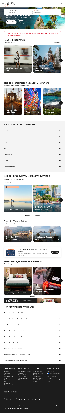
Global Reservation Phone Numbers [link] (37, 375)
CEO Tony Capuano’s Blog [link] (9, 380)
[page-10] (35, 215)
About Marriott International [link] (7, 372)
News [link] (5, 378)
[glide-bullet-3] (33, 296)
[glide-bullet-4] (34, 296)
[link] (53, 373)
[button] (18, 12)
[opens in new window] (18, 281)
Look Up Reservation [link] (37, 373)
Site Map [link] (34, 381)
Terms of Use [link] (50, 374)
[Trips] (58, 3)
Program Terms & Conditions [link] (51, 377)
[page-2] (26, 215)
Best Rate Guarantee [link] (37, 378)
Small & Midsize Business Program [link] (24, 372)
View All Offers (11, 22)
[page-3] (27, 215)
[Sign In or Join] (61, 3)
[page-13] (38, 215)
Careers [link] (6, 374)
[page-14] (39, 215)
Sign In (21, 22)
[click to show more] (61, 60)
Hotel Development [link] (23, 378)
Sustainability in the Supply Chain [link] (53, 380)
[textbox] (18, 12)
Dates (37, 10)
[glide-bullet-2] (32, 296)
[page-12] (37, 215)
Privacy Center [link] (50, 371)
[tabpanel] (32, 12)
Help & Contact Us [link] (37, 371)
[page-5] (29, 215)
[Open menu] (3, 3)
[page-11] (36, 215)
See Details (55, 252)
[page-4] (28, 215)
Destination (13, 10)
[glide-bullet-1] (31, 296)
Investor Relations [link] (8, 376)
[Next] (61, 280)
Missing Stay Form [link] (37, 379)
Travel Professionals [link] (23, 374)
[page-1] (25, 215)
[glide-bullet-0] (30, 296)
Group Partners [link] (22, 376)
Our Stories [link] (7, 383)
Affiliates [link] (20, 379)
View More (56, 42)
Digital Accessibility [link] (8, 384)
